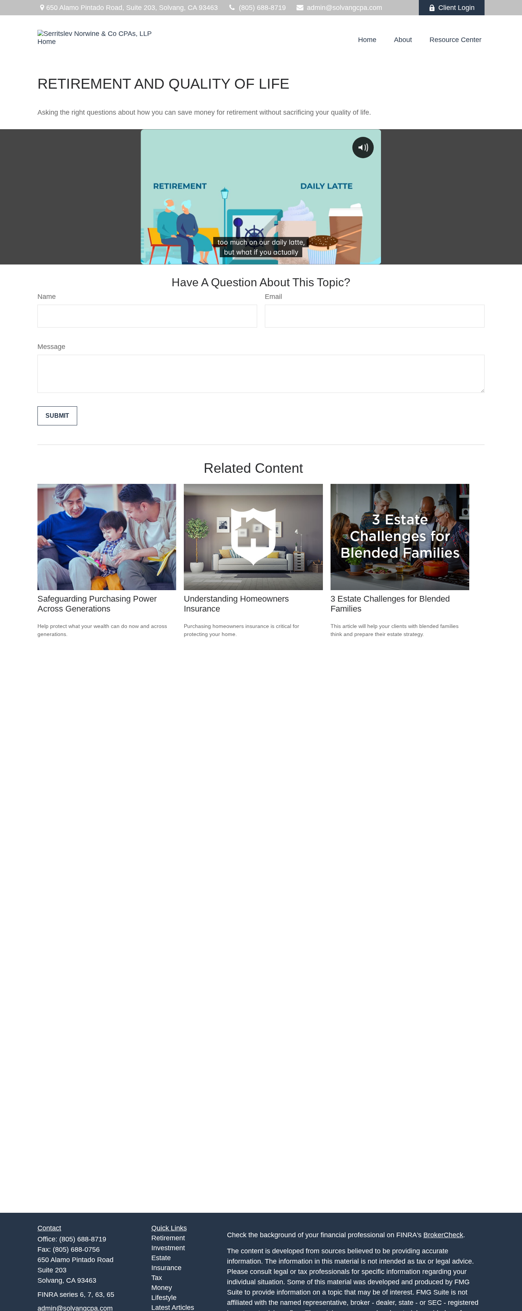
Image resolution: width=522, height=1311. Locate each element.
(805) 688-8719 (262, 7)
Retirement (168, 1238)
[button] (367, 39)
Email (273, 296)
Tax (156, 1278)
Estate (161, 1258)
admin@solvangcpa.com (344, 7)
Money (161, 1288)
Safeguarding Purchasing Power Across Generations (97, 603)
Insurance (166, 1268)
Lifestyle (164, 1297)
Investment (168, 1248)
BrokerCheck (443, 1235)
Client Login (456, 7)
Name (46, 296)
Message (51, 346)
